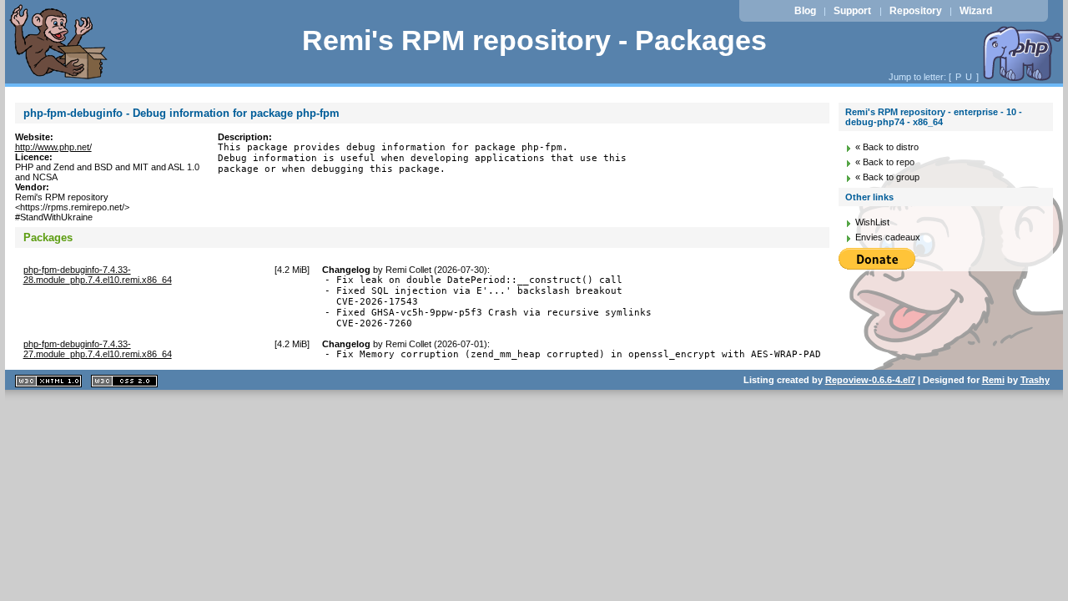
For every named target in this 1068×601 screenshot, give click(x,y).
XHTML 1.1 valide (48, 381)
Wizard (976, 11)
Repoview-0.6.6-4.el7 (870, 380)
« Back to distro (887, 147)
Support (852, 11)
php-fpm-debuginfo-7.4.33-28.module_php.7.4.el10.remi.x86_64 (97, 275)
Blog (805, 11)
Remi (993, 380)
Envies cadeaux (887, 237)
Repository (915, 11)
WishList (872, 222)
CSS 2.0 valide (124, 381)
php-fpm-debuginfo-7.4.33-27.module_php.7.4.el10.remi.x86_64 (97, 349)
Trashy (1035, 380)
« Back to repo (884, 162)
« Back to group (887, 177)
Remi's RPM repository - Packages (534, 40)
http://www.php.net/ (53, 147)
